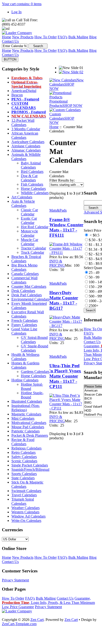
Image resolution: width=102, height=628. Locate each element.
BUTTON (10, 59)
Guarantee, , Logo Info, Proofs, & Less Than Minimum (48, 600)
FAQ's (88, 333)
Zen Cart (37, 620)
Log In (16, 12)
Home (54, 127)
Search (90, 193)
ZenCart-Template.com (19, 624)
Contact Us (92, 342)
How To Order (13, 598)
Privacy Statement (15, 580)
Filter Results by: (62, 180)
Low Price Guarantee (18, 607)
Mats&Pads (58, 210)
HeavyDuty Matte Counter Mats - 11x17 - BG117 (63, 300)
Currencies (12, 529)
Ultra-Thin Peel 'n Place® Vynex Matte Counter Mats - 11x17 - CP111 (65, 376)
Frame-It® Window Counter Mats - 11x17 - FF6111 (66, 227)
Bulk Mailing (46, 598)
